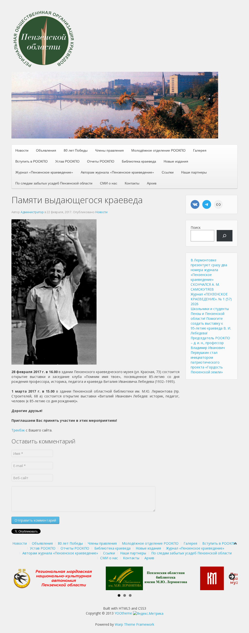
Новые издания (176, 161)
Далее (231, 577)
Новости (21, 150)
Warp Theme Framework (134, 624)
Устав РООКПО (67, 161)
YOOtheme (123, 613)
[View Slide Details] (52, 578)
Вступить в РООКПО (31, 161)
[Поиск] (224, 235)
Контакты (132, 183)
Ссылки (168, 172)
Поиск (196, 227)
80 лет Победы (76, 150)
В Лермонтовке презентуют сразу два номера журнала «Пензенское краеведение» (209, 270)
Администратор (32, 212)
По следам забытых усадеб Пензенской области (53, 183)
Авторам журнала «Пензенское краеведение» (117, 172)
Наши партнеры (194, 172)
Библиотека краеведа (139, 161)
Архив (151, 183)
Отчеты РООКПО (100, 161)
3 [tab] (130, 595)
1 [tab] (119, 595)
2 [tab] (124, 595)
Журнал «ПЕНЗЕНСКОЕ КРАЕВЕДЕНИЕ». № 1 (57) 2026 (211, 299)
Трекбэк (18, 430)
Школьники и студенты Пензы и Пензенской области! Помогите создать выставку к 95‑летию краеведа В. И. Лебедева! (211, 320)
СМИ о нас (108, 183)
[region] (114, 105)
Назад (17, 577)
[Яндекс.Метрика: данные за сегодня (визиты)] (148, 613)
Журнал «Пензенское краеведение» (44, 172)
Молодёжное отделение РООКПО (158, 150)
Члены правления (109, 150)
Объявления (46, 150)
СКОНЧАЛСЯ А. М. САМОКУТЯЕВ (205, 287)
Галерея (199, 150)
